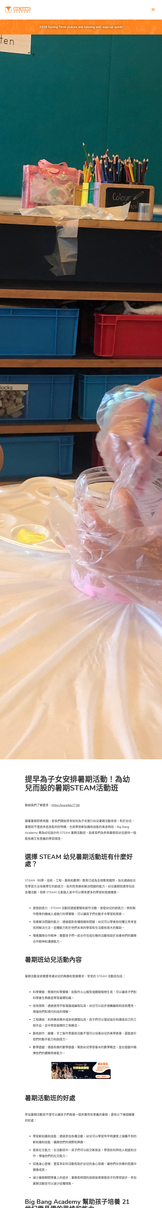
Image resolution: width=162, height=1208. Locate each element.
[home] (18, 10)
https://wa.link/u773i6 (66, 805)
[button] (153, 10)
